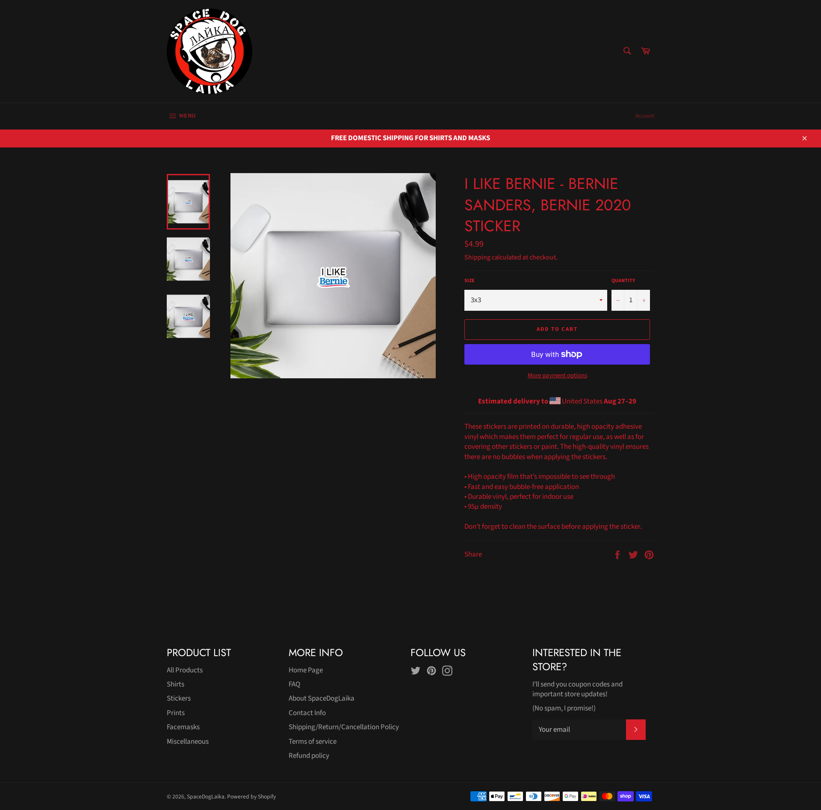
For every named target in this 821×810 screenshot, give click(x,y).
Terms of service (313, 741)
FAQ (294, 684)
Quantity (623, 280)
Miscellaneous (188, 741)
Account (644, 116)
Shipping (477, 257)
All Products (185, 670)
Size (469, 280)
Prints (176, 713)
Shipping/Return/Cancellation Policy (344, 727)
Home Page (306, 670)
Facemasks (183, 727)
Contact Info (307, 713)
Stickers (179, 698)
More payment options (557, 375)
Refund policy (309, 756)
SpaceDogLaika (205, 796)
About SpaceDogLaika (321, 698)
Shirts (175, 684)
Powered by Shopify (251, 796)
